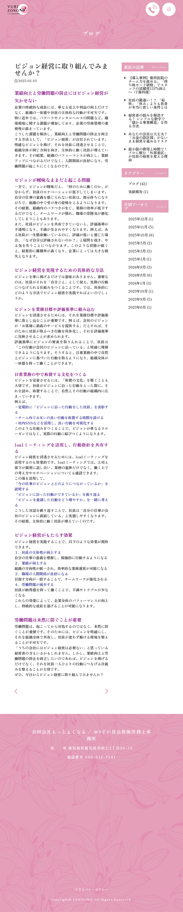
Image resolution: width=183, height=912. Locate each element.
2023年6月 (137, 307)
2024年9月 (137, 267)
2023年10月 (138, 291)
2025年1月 (137, 259)
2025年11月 (138, 227)
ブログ (133, 183)
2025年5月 (137, 243)
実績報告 (135, 191)
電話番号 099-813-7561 (91, 757)
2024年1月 (137, 283)
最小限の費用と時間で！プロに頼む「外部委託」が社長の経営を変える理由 (148, 154)
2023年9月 (137, 299)
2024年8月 (137, 275)
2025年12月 (138, 218)
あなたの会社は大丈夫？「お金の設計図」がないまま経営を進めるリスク (148, 137)
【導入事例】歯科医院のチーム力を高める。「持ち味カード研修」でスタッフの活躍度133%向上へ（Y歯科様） (148, 85)
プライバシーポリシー (91, 889)
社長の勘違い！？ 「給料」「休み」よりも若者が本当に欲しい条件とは (148, 103)
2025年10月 (138, 235)
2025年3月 (137, 251)
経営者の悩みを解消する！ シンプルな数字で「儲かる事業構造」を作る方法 (148, 120)
